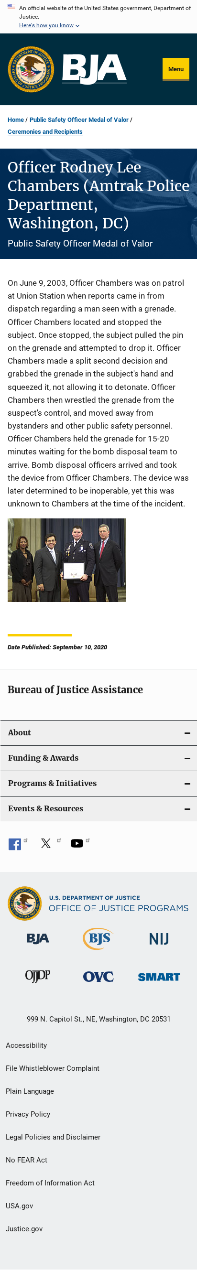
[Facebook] (18, 846)
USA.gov (19, 1206)
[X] (49, 846)
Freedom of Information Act (50, 1183)
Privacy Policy (28, 1114)
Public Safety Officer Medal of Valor (79, 119)
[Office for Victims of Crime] (98, 983)
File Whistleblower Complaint (52, 1068)
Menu (176, 69)
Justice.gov (24, 1229)
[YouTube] (80, 846)
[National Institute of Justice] (159, 946)
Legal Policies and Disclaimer (53, 1137)
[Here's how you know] (98, 16)
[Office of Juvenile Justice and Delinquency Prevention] (37, 985)
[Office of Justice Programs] (31, 69)
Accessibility (26, 1045)
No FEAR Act (26, 1160)
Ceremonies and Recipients (45, 131)
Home (16, 119)
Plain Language (30, 1091)
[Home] (94, 69)
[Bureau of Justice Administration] (38, 946)
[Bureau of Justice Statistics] (98, 952)
